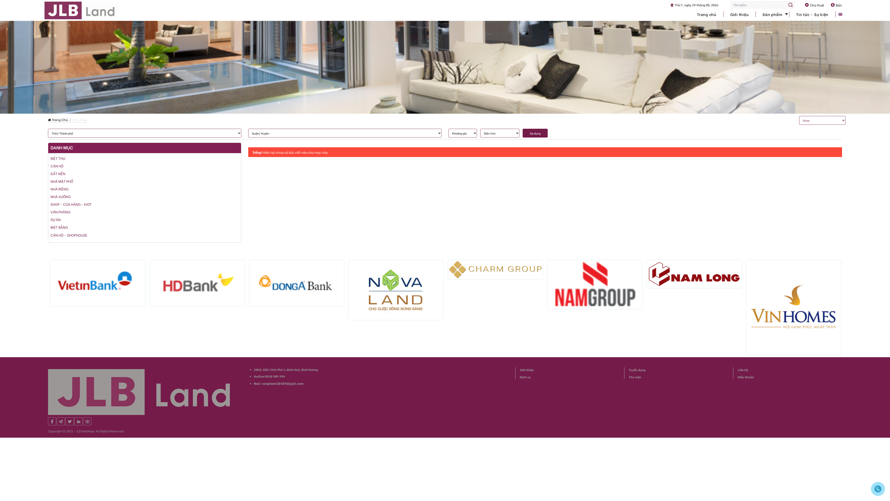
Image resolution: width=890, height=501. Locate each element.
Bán (839, 5)
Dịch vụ (525, 377)
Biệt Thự (58, 158)
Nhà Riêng (60, 188)
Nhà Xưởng (61, 196)
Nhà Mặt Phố (62, 181)
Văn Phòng (60, 211)
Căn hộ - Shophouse (69, 235)
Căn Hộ (57, 165)
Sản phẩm (772, 14)
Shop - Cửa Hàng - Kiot (71, 204)
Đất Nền (58, 173)
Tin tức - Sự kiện (812, 14)
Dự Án (56, 219)
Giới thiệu (739, 14)
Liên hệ (743, 369)
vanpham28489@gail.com (283, 383)
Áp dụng (535, 133)
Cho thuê (817, 5)
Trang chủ (706, 14)
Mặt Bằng (59, 227)
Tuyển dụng (637, 369)
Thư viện (635, 377)
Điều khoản (746, 377)
